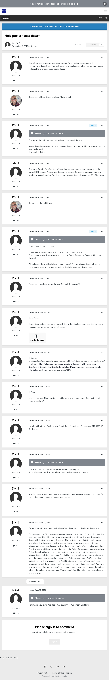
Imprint (69, 673)
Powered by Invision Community (54, 676)
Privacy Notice (43, 673)
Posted (39, 57)
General (33, 46)
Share (79, 45)
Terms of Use (58, 673)
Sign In (54, 641)
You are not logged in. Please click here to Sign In (52, 4)
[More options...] (102, 57)
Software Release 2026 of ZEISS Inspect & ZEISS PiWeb (54, 26)
